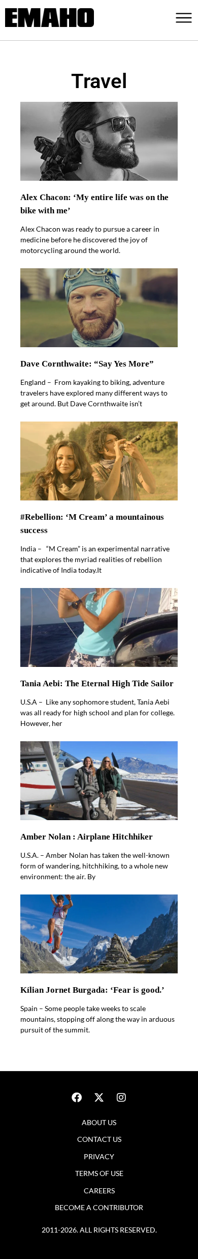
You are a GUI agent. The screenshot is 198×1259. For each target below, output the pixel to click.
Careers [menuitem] (99, 1190)
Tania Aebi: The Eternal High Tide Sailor (97, 683)
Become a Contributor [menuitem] (99, 1207)
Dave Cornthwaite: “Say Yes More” (87, 364)
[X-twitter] (99, 1098)
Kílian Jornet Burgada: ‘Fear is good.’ (92, 990)
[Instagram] (121, 1098)
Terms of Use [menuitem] (99, 1173)
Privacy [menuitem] (99, 1156)
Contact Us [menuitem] (99, 1139)
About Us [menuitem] (99, 1122)
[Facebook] (77, 1098)
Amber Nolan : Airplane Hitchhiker (86, 837)
